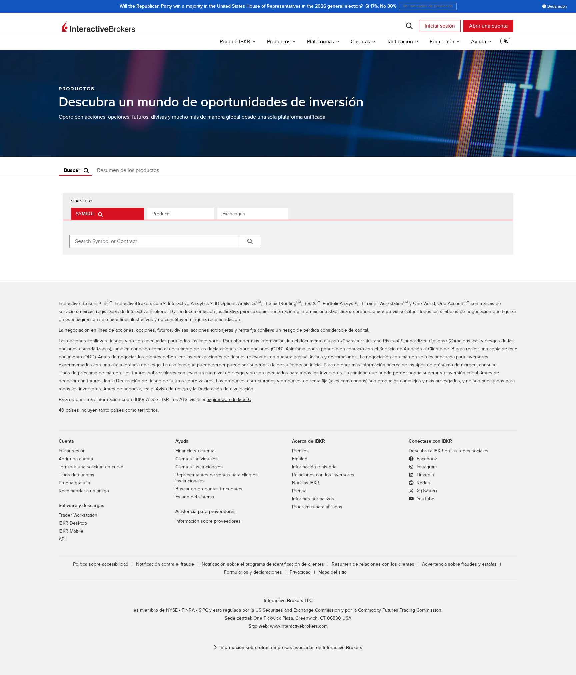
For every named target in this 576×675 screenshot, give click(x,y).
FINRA (188, 610)
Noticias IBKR (305, 483)
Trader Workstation (78, 515)
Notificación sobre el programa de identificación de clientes (263, 564)
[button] (505, 42)
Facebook (426, 459)
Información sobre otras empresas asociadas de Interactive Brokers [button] (290, 647)
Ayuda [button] (478, 41)
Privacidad (300, 572)
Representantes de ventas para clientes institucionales (216, 478)
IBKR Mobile (71, 531)
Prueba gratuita (74, 483)
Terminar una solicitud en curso (91, 467)
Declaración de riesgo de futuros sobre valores (165, 381)
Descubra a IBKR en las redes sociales (448, 451)
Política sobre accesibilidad (100, 564)
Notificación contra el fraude (165, 564)
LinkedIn (424, 475)
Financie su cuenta (194, 451)
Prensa (299, 491)
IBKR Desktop (73, 523)
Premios (300, 451)
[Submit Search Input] (250, 241)
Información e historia (314, 467)
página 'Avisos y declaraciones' (326, 357)
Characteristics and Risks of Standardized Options (393, 341)
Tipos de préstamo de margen (90, 373)
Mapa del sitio (332, 572)
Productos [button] (278, 41)
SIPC (203, 610)
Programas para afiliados (317, 507)
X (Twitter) (426, 491)
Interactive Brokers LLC (288, 600)
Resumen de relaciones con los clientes (373, 564)
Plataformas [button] (320, 41)
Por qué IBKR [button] (235, 41)
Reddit (422, 483)
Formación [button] (442, 41)
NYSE (172, 610)
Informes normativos (313, 499)
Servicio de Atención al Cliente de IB (416, 349)
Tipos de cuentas (76, 475)
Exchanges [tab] (233, 214)
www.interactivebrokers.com (299, 626)
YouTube (424, 499)
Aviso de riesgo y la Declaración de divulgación (204, 389)
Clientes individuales (196, 459)
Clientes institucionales (199, 467)
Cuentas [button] (360, 41)
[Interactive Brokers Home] (98, 26)
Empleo (299, 459)
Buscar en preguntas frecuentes (208, 489)
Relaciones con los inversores (323, 475)
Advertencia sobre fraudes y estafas (459, 564)
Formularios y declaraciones (253, 572)
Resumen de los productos (128, 170)
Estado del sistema (194, 497)
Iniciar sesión (440, 26)
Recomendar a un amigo (84, 491)
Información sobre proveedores (208, 521)
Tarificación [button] (400, 41)
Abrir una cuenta (488, 26)
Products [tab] (161, 214)
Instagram (426, 467)
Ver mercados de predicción (428, 6)
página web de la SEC (228, 399)
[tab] (107, 214)
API (62, 539)
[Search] (409, 26)
